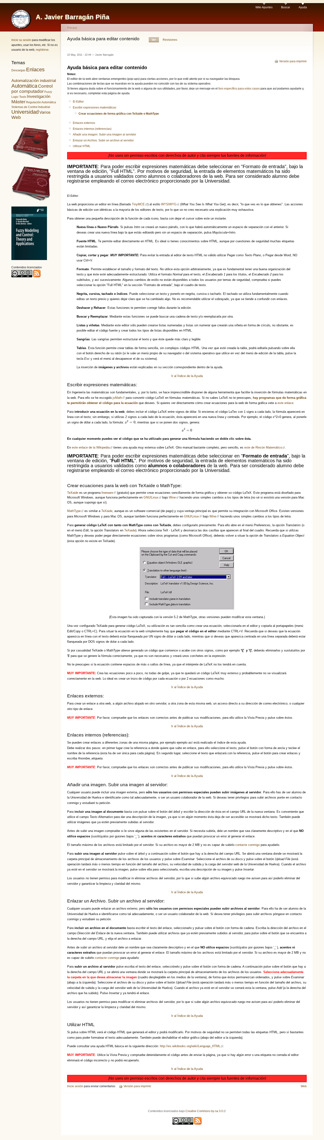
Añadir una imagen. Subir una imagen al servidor (104, 134)
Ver (154, 39)
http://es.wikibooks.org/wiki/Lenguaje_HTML (190, 1046)
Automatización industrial (33, 80)
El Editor (78, 101)
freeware (107, 492)
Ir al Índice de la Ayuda (187, 376)
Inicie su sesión (21, 40)
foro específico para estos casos (239, 88)
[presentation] (130, 422)
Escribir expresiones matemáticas (94, 107)
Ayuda (303, 7)
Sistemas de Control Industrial (30, 107)
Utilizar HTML (81, 146)
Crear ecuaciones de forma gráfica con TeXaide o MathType (119, 113)
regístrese (42, 49)
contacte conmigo (247, 845)
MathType (74, 511)
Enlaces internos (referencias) (92, 128)
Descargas (18, 70)
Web (16, 117)
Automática (24, 86)
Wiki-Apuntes (264, 7)
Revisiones (170, 39)
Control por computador (32, 89)
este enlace (285, 403)
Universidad (25, 112)
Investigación (38, 96)
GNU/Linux (150, 497)
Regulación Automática (41, 102)
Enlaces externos (84, 123)
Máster (18, 101)
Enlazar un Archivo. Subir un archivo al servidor (103, 140)
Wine (172, 497)
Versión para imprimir (293, 61)
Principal (72, 27)
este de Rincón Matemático (263, 447)
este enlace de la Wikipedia (91, 447)
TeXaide (72, 492)
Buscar (285, 7)
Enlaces (35, 69)
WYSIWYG (168, 204)
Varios (45, 112)
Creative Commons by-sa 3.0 (204, 1111)
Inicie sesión (75, 1086)
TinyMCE (138, 204)
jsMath (117, 397)
